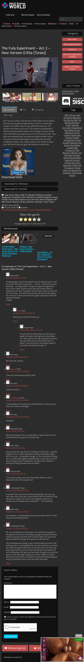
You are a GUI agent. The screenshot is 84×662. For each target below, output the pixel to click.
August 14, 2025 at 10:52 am (17, 490)
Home (7, 24)
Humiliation (75, 145)
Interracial (35, 199)
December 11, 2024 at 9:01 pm (17, 371)
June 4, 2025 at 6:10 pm (15, 431)
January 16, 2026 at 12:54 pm (17, 511)
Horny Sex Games (43, 15)
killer (19, 311)
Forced (78, 140)
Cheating (39, 195)
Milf (55, 199)
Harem (67, 145)
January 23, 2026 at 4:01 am (17, 528)
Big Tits (25, 195)
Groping (66, 143)
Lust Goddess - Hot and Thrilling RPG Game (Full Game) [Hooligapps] (44, 255)
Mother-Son (76, 153)
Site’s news (72, 39)
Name (7, 602)
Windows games (16, 648)
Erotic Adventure (28, 197)
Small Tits (76, 165)
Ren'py (22, 202)
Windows (53, 24)
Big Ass (18, 195)
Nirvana (13, 369)
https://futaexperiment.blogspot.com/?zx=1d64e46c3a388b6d (26, 210)
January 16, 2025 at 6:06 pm (17, 385)
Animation (67, 118)
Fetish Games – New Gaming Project (70, 92)
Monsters (67, 153)
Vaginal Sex (76, 170)
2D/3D (16, 24)
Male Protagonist (46, 199)
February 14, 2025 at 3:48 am (17, 417)
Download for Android (15, 189)
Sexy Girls (76, 163)
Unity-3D (67, 170)
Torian (45, 202)
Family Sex (76, 135)
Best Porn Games (27, 15)
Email (7, 607)
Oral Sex (76, 155)
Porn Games (41, 24)
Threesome (69, 168)
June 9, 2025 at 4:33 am (15, 448)
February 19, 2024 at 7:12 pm (31, 330)
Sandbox (77, 158)
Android (64, 24)
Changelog (39, 110)
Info (24, 110)
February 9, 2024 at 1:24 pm (17, 357)
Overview (10, 110)
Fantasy (68, 138)
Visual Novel (76, 173)
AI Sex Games (21, 26)
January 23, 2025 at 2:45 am (17, 400)
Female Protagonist (43, 197)
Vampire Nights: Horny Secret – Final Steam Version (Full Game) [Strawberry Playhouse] (10, 251)
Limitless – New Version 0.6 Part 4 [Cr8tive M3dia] (27, 249)
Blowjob (32, 195)
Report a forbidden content (72, 68)
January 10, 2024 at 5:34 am (24, 313)
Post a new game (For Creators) (72, 55)
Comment (8, 583)
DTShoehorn (15, 398)
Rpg (71, 158)
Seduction (30, 202)
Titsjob (77, 168)
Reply (8, 304)
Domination (16, 197)
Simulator (38, 202)
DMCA (72, 62)
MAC (72, 24)
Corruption (47, 195)
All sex (12, 195)
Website (7, 612)
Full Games (28, 24)
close (78, 635)
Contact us (72, 49)
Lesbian (70, 148)
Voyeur (52, 202)
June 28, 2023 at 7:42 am (16, 278)
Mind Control (7, 202)
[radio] (21, 219)
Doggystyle (6, 197)
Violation (66, 173)
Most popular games (72, 44)
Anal (78, 115)
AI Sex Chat (10, 15)
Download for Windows (16, 183)
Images (10, 115)
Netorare (15, 202)
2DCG (66, 115)
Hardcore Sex (25, 199)
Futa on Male (14, 199)
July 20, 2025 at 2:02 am (16, 473)
